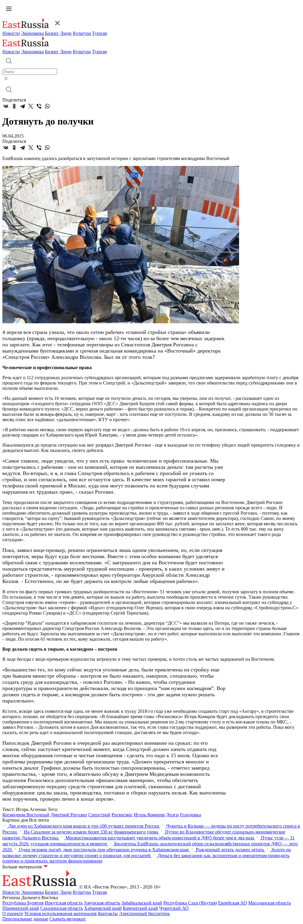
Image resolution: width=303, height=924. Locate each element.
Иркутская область (64, 902)
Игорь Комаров (149, 814)
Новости (11, 33)
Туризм (99, 33)
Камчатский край (140, 908)
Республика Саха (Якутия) (190, 902)
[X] (30, 106)
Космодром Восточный (25, 814)
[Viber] (39, 106)
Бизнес (52, 33)
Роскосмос (122, 814)
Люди (66, 33)
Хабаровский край (103, 908)
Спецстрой (99, 814)
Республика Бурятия (22, 902)
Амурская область (102, 902)
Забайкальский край (141, 902)
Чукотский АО (174, 908)
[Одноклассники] (14, 106)
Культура (82, 33)
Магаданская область (269, 902)
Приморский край (20, 908)
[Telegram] (22, 106)
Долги (172, 814)
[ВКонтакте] (5, 106)
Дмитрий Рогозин (69, 814)
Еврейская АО (232, 902)
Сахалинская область (61, 908)
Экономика (32, 33)
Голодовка (190, 814)
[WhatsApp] (47, 106)
